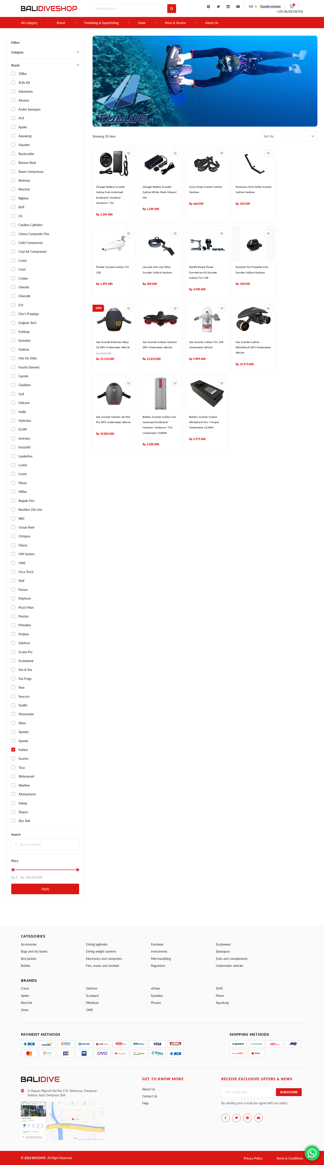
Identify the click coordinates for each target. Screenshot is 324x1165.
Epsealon (157, 995)
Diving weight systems (101, 951)
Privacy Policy (253, 1158)
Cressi (25, 988)
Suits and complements (232, 958)
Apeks (25, 995)
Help (145, 1103)
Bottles (25, 966)
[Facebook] (225, 1118)
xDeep (155, 988)
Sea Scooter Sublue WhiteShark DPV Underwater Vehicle (253, 347)
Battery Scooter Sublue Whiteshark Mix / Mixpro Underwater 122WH (204, 422)
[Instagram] (208, 6)
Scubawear (223, 944)
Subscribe (289, 1092)
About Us (211, 22)
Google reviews (270, 6)
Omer (25, 1010)
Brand (61, 22)
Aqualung (222, 1003)
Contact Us (149, 1096)
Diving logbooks (97, 944)
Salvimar (91, 988)
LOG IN (290, 11)
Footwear (157, 944)
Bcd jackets (28, 958)
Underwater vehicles (229, 966)
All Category (29, 22)
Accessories (29, 944)
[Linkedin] (228, 6)
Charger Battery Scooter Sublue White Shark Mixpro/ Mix (160, 192)
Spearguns (223, 951)
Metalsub (92, 1003)
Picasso (156, 1003)
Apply (45, 889)
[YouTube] (238, 6)
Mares (220, 995)
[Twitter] (218, 6)
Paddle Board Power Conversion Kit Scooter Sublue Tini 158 (203, 272)
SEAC (219, 988)
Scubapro (92, 995)
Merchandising (161, 958)
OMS (89, 1010)
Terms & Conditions (289, 1158)
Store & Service (175, 22)
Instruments (159, 951)
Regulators (158, 966)
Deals (141, 22)
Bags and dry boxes (34, 951)
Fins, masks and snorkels (102, 966)
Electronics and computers (104, 958)
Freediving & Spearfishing (101, 22)
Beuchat (26, 1003)
